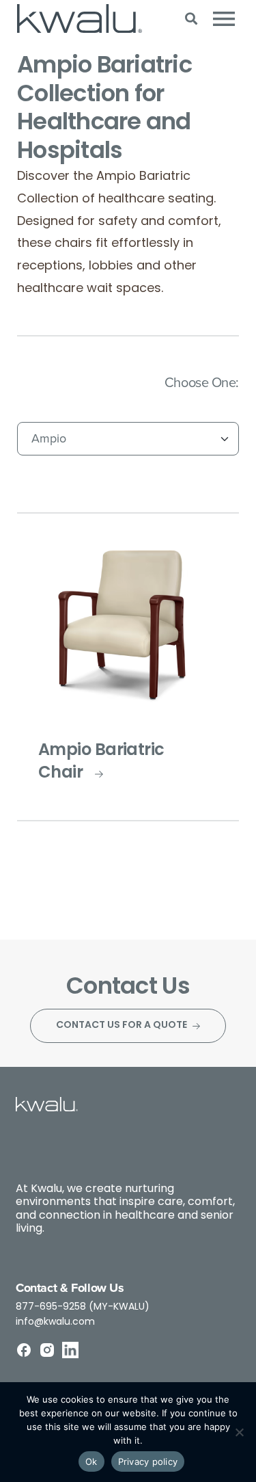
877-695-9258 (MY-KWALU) (83, 1307)
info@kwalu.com (55, 1322)
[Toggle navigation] (224, 18)
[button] (191, 19)
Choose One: (202, 382)
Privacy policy (148, 1461)
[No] (239, 1432)
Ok (91, 1461)
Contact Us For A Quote (121, 1025)
